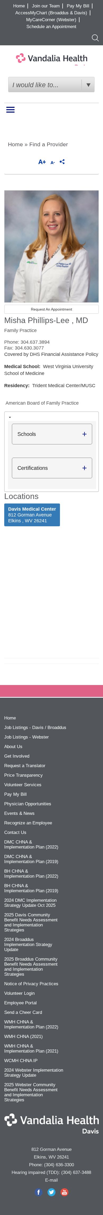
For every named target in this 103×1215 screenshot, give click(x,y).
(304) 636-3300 (59, 1164)
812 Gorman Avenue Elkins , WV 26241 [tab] (32, 514)
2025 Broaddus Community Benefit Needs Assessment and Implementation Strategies (31, 967)
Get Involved (16, 756)
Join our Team (46, 5)
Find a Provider (48, 144)
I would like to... (35, 85)
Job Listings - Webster (26, 737)
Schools (26, 434)
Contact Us (15, 832)
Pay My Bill (78, 5)
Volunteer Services (22, 784)
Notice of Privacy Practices (31, 983)
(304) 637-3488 (76, 1172)
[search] (94, 37)
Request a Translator (24, 765)
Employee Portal (20, 1002)
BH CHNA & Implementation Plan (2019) (31, 888)
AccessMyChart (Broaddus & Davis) (51, 12)
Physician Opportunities (27, 803)
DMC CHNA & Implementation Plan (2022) (31, 845)
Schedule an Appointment (51, 26)
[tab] (51, 452)
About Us (13, 746)
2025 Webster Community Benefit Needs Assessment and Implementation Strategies (31, 1092)
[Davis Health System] (51, 59)
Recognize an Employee (28, 822)
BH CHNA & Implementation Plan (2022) (31, 874)
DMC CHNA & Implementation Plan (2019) (31, 859)
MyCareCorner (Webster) (51, 19)
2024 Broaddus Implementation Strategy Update (28, 944)
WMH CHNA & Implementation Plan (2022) (31, 1024)
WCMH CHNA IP (21, 1060)
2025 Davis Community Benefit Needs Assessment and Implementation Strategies (31, 922)
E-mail (51, 1180)
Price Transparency (23, 775)
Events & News (19, 813)
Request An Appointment (51, 309)
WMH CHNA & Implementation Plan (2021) (31, 1049)
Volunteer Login (19, 993)
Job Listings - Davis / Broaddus (35, 727)
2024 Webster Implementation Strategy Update (33, 1073)
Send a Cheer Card (23, 1012)
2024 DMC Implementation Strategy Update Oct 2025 (30, 903)
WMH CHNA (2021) (23, 1036)
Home (19, 5)
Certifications (32, 468)
